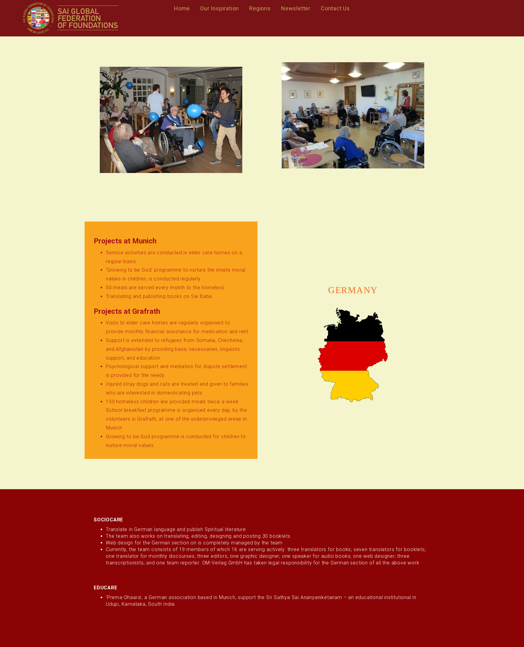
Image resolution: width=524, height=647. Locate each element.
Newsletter (296, 8)
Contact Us (335, 8)
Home (182, 8)
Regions (260, 8)
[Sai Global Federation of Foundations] (70, 18)
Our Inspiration (219, 8)
